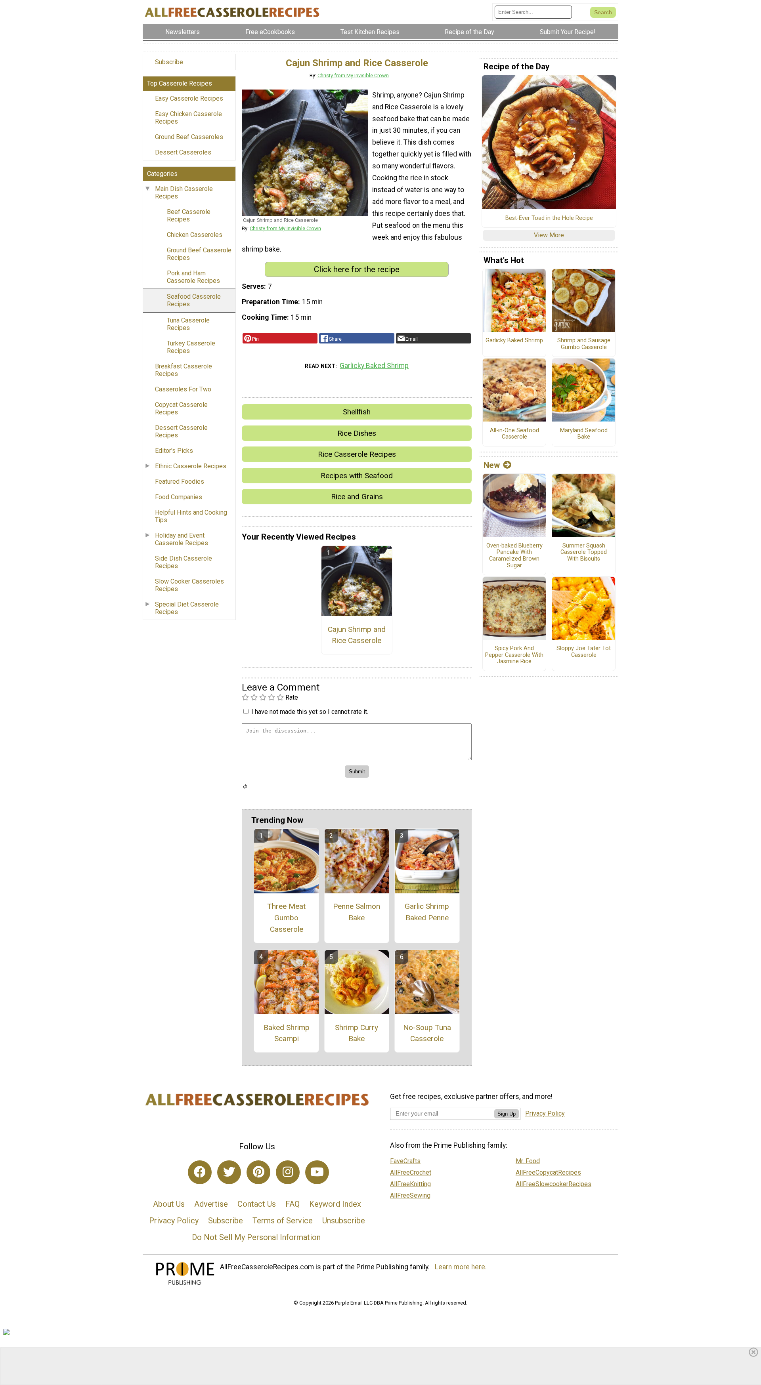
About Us (169, 1204)
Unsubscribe (343, 1220)
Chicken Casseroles (194, 234)
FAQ (292, 1204)
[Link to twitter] (229, 1172)
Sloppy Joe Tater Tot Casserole (583, 651)
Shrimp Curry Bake (356, 1033)
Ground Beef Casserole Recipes (199, 253)
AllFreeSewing (410, 1195)
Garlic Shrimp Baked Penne (427, 912)
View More (549, 235)
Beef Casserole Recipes (188, 215)
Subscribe (169, 62)
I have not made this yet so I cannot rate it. (309, 711)
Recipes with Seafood (357, 475)
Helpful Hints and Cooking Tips (191, 516)
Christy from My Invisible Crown (353, 75)
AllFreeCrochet (410, 1172)
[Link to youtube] (317, 1172)
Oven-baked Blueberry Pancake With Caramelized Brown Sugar (514, 556)
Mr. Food (528, 1161)
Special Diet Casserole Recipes (187, 608)
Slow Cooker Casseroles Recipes (189, 585)
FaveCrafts (405, 1161)
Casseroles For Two (183, 389)
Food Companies (178, 497)
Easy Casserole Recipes (189, 98)
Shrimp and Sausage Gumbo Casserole (583, 344)
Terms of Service (282, 1220)
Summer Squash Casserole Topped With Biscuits (583, 552)
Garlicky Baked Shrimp (374, 366)
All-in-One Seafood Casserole (514, 434)
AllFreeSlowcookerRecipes (553, 1184)
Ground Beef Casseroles (189, 137)
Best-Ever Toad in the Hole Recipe (549, 218)
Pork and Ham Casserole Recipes (193, 276)
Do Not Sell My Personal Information (256, 1237)
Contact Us (256, 1204)
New (492, 465)
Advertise (211, 1204)
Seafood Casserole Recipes (194, 300)
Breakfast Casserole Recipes (183, 370)
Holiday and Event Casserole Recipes (181, 539)
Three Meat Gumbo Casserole (286, 918)
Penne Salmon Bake (356, 912)
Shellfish (357, 411)
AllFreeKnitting (410, 1184)
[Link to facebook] (200, 1172)
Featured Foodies (179, 481)
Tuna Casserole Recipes (188, 324)
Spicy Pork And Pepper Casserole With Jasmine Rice (514, 655)
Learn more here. (461, 1267)
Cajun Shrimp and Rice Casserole (357, 635)
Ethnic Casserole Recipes (190, 466)
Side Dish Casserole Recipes (183, 562)
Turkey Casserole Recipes (191, 347)
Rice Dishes (356, 433)
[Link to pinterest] (258, 1172)
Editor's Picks (174, 450)
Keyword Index (335, 1204)
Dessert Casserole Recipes (181, 431)
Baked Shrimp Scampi (287, 1033)
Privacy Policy (174, 1220)
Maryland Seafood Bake (584, 434)
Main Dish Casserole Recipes (184, 192)
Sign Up (506, 1114)
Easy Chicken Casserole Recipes (188, 117)
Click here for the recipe (357, 269)
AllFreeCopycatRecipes (548, 1172)
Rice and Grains (357, 496)
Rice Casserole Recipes (357, 454)
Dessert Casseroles (183, 152)
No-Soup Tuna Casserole (427, 1033)
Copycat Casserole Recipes (181, 408)
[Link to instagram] (288, 1172)
